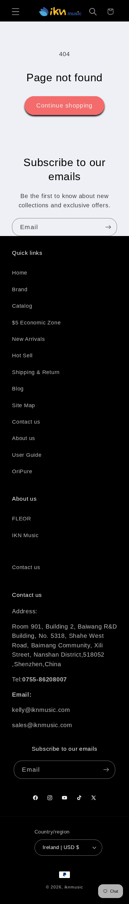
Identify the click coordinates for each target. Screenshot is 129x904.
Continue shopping (64, 105)
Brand (20, 289)
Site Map (23, 405)
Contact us (26, 422)
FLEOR (21, 519)
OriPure (22, 471)
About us (23, 438)
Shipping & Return (36, 372)
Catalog (22, 306)
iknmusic (73, 887)
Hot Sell (22, 355)
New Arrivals (28, 339)
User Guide (27, 455)
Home (19, 273)
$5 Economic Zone (36, 323)
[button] (15, 11)
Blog (18, 389)
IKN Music (25, 535)
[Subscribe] (108, 227)
